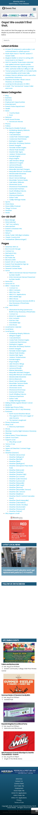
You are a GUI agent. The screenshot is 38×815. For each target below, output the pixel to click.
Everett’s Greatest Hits (13, 229)
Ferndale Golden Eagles (17, 148)
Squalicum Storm (15, 193)
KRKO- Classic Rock (12, 286)
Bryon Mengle (10, 220)
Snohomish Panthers (16, 189)
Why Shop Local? (15, 442)
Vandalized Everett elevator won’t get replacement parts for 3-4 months (19, 571)
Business (8, 98)
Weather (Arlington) (16, 457)
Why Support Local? (12, 513)
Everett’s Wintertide (12, 266)
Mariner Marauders (16, 167)
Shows (7, 429)
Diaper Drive (9, 255)
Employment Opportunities (15, 102)
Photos (8, 124)
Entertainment (10, 104)
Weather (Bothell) (15, 459)
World (7, 213)
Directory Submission (16, 427)
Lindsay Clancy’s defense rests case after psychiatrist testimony (20, 76)
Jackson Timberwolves (17, 154)
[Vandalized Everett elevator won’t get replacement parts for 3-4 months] (19, 557)
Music (7, 111)
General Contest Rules (13, 268)
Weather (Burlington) (17, 463)
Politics (7, 126)
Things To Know (11, 208)
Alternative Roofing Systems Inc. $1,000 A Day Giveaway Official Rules (22, 311)
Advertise (19, 779)
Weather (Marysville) (16, 483)
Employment (19, 788)
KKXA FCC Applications (17, 316)
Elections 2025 (10, 260)
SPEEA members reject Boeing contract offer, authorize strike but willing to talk (19, 68)
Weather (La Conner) (17, 476)
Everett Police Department (15, 106)
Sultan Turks (13, 197)
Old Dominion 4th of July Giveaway (17, 409)
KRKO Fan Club (14, 292)
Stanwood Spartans (16, 195)
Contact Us (9, 251)
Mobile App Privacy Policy (14, 407)
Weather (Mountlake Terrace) (20, 490)
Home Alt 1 (9, 281)
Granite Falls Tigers (16, 152)
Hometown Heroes (16, 122)
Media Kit (8, 405)
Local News (9, 329)
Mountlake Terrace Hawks (18, 180)
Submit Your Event (12, 437)
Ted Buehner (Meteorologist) (16, 239)
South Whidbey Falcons (17, 191)
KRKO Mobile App (15, 297)
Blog (6, 96)
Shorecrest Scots (15, 184)
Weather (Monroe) (16, 487)
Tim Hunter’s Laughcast (17, 420)
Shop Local (9, 424)
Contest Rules (19, 783)
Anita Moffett (10, 226)
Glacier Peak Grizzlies (16, 150)
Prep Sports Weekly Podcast (15, 128)
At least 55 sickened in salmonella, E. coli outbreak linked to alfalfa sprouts (20, 50)
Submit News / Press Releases (19, 4)
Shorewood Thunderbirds (18, 187)
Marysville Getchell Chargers (19, 169)
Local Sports (9, 331)
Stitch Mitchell (10, 222)
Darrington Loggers (16, 141)
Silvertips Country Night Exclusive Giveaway (20, 431)
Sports (7, 202)
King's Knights (14, 158)
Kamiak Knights (14, 156)
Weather (8, 210)
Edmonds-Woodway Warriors (19, 143)
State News (9, 204)
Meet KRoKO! (14, 305)
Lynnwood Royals (15, 165)
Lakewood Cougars (16, 163)
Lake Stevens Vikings (16, 161)
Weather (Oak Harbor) (17, 503)
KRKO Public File (19, 795)
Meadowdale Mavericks (17, 174)
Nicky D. (8, 233)
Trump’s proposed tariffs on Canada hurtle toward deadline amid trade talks (21, 72)
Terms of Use (10, 444)
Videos (7, 450)
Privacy (19, 800)
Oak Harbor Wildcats (16, 182)
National (8, 117)
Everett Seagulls (15, 145)
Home (7, 271)
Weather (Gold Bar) (16, 472)
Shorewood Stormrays (17, 390)
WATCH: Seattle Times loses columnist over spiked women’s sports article (19, 63)
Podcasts (8, 411)
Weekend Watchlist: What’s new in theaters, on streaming (17, 81)
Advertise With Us (19, 1)
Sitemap (8, 433)
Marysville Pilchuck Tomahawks (20, 171)
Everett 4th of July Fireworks (15, 262)
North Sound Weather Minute (19, 414)
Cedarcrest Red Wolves (18, 139)
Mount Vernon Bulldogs (17, 178)
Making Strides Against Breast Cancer (19, 403)
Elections (8, 100)
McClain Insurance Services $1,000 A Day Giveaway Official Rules (22, 302)
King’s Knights (14, 362)
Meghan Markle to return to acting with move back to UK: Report (19, 59)
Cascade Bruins (15, 135)
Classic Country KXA (12, 237)
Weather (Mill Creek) (16, 485)
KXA (6, 307)
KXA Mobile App (14, 323)
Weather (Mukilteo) (16, 494)
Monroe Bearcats (15, 176)
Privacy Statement (12, 422)
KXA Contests (14, 318)
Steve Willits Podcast (13, 206)
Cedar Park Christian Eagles (19, 137)
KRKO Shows (13, 299)
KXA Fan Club (14, 320)
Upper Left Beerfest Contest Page (17, 448)
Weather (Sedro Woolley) (18, 505)
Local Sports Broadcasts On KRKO (17, 84)
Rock (11, 115)
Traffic (7, 446)
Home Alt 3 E (9, 284)
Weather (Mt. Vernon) (17, 492)
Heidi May (8, 231)
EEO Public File (10, 258)
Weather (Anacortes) (17, 455)
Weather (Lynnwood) (17, 481)
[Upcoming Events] (19, 653)
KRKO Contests (14, 290)
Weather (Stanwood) (17, 509)
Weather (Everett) (12, 453)
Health (7, 109)
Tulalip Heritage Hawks (17, 200)
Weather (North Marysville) (19, 500)
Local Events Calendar (13, 327)
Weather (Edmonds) (16, 470)
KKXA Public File (19, 791)
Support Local (10, 440)
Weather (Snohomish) (17, 507)
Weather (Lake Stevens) (18, 479)
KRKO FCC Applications (17, 294)
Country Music (14, 113)
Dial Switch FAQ (10, 253)
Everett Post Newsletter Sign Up (16, 264)
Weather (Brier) (15, 461)
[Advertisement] (19, 15)
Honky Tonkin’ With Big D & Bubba (17, 235)
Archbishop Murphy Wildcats (19, 130)
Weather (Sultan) (15, 511)
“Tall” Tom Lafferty (12, 224)
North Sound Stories (12, 119)
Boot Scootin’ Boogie (13, 249)
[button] (34, 9)
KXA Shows (13, 325)
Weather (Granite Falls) (17, 474)
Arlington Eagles (15, 132)
